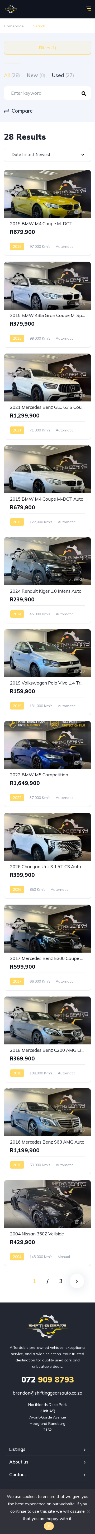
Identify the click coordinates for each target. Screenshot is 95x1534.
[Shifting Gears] (11, 9)
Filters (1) (47, 47)
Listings (17, 1449)
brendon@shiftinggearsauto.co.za (47, 1393)
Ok (48, 1526)
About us (18, 1462)
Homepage (14, 26)
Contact (17, 1474)
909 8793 (47, 1380)
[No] (88, 1511)
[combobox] (47, 155)
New (36, 75)
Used (63, 75)
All (12, 75)
